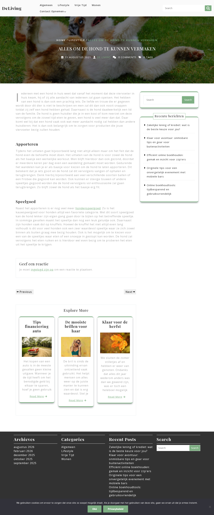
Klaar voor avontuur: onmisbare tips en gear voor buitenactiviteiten (167, 142)
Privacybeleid (115, 508)
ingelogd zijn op (42, 269)
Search (208, 8)
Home (61, 40)
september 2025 (25, 463)
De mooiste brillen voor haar (76, 326)
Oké (94, 508)
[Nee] (209, 506)
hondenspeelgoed (88, 208)
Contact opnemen (52, 11)
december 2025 (24, 455)
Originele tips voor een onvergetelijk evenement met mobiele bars (166, 172)
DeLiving (12, 8)
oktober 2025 (23, 459)
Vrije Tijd (81, 5)
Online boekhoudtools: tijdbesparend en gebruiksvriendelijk (161, 189)
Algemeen (46, 5)
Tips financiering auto (37, 326)
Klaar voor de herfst (115, 324)
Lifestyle (63, 5)
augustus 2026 (24, 447)
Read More (37, 396)
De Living (104, 57)
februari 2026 (23, 451)
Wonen (96, 5)
